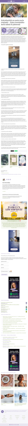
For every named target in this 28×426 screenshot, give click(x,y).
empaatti (6, 174)
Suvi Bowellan (4, 170)
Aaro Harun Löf (16, 388)
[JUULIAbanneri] (14, 287)
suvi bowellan (19, 174)
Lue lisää (4, 191)
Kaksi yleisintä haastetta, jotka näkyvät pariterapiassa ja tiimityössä (13, 339)
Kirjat (4, 417)
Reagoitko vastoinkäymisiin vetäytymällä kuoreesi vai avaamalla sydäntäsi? (7, 388)
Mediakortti (23, 417)
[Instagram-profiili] (10, 179)
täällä (5, 412)
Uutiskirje (17, 417)
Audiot (4, 415)
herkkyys (12, 174)
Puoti (17, 418)
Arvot (11, 415)
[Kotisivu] (7, 179)
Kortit (11, 417)
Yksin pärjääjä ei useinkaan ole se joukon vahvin (7, 404)
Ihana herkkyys (15, 174)
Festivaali (23, 415)
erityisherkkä (9, 174)
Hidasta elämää (11, 1)
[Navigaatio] (26, 1)
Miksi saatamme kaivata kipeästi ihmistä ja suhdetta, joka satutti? (12, 321)
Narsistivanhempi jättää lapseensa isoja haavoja (10, 322)
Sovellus (10, 418)
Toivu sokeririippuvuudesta (7, 341)
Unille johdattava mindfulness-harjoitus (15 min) (10, 337)
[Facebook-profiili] (8, 179)
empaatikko (3, 174)
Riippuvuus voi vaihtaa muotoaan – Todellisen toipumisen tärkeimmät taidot (14, 346)
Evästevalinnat (4, 421)
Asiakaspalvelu (17, 415)
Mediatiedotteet (4, 418)
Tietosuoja (4, 420)
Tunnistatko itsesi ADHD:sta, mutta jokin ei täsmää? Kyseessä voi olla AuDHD (14, 318)
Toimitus (23, 418)
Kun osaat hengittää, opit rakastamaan (20, 387)
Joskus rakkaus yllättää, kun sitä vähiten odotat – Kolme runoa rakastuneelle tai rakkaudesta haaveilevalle (21, 404)
